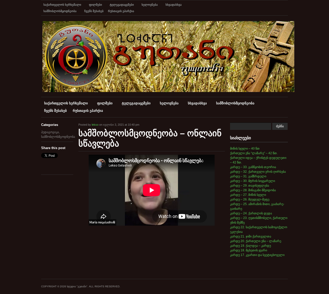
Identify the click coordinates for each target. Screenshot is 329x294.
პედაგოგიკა (50, 132)
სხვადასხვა (174, 4)
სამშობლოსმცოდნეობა (60, 11)
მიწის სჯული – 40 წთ (245, 148)
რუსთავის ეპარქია (121, 11)
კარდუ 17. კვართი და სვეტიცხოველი (257, 255)
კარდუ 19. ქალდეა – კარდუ (250, 245)
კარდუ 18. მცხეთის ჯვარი (248, 250)
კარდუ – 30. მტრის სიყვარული (252, 181)
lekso (95, 124)
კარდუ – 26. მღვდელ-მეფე (249, 199)
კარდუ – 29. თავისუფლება (249, 185)
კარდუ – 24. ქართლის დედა (251, 213)
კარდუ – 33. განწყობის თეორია (253, 167)
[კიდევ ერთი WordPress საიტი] (168, 91)
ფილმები (95, 4)
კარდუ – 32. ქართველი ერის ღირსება (258, 171)
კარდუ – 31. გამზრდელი (248, 176)
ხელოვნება (150, 4)
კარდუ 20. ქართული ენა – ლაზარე (255, 241)
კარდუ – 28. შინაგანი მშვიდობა (253, 190)
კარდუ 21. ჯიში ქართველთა (250, 236)
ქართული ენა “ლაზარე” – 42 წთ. (254, 153)
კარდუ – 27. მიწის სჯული (248, 195)
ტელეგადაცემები (122, 4)
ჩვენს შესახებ (94, 11)
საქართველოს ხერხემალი (62, 4)
